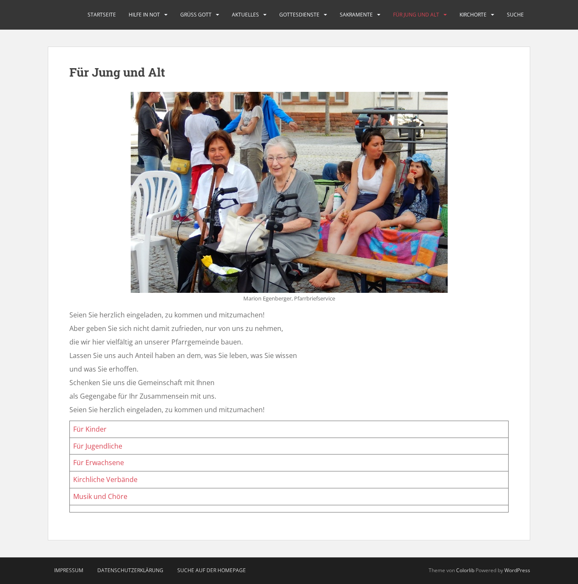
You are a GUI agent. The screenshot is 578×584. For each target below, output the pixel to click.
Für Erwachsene (98, 462)
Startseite (102, 14)
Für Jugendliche (97, 446)
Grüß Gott (196, 14)
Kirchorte (473, 14)
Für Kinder (90, 429)
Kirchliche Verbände (105, 479)
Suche (515, 14)
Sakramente (356, 14)
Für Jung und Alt (416, 14)
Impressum (68, 570)
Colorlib (465, 570)
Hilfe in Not (144, 14)
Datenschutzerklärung (130, 570)
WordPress (517, 570)
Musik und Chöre (100, 496)
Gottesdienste (299, 14)
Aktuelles (245, 14)
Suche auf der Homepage (211, 570)
